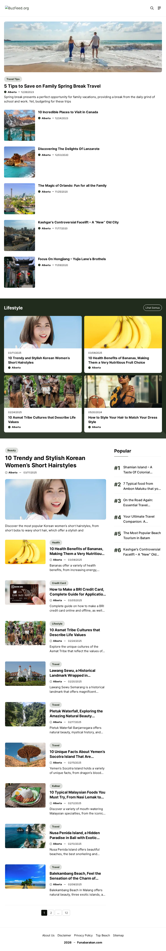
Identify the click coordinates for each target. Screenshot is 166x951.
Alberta (12, 92)
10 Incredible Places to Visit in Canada (68, 112)
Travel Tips (13, 79)
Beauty (11, 450)
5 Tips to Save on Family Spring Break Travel (52, 86)
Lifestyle (57, 623)
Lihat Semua (153, 307)
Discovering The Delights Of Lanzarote (69, 149)
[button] (152, 8)
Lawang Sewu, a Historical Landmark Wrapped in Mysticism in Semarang (72, 675)
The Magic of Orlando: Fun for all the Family (72, 185)
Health (56, 542)
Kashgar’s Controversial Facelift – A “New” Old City (78, 222)
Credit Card (59, 583)
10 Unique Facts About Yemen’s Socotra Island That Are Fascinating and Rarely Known (77, 757)
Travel (55, 664)
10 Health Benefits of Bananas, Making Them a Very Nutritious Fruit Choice (77, 554)
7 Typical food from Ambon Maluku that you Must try (141, 488)
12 (67, 913)
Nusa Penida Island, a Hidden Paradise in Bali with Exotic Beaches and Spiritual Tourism (76, 838)
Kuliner (56, 785)
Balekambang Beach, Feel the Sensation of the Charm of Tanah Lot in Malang (75, 878)
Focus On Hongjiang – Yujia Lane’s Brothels (72, 259)
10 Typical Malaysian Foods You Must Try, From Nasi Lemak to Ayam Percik (77, 797)
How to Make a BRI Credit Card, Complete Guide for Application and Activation (77, 594)
